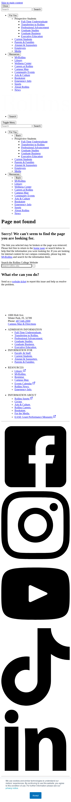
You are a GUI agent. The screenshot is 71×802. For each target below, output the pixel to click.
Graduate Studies (24, 341)
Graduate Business (25, 344)
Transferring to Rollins (27, 335)
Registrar (20, 377)
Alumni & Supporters (26, 359)
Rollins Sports (22, 398)
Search (37, 9)
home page (39, 248)
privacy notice (12, 788)
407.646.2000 (23, 321)
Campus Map (22, 380)
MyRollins (6, 257)
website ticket (19, 281)
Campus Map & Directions (22, 324)
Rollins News (22, 386)
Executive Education (26, 347)
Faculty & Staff (23, 353)
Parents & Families (25, 362)
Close (5, 6)
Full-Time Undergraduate (28, 332)
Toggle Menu (9, 122)
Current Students (24, 356)
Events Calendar (23, 383)
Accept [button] (36, 795)
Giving (18, 401)
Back (18, 135)
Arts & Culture (23, 404)
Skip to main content (12, 2)
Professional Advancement (29, 338)
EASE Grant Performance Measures (34, 417)
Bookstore (20, 410)
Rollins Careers (23, 407)
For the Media (22, 413)
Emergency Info (23, 389)
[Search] (34, 265)
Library (19, 371)
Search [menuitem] (12, 116)
